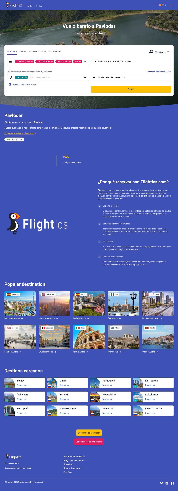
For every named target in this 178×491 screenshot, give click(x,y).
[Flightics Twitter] (161, 483)
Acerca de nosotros (72, 468)
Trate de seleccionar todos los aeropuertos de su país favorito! (29, 72)
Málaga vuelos (79, 318)
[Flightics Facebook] (172, 483)
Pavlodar (38, 122)
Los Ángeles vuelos (151, 318)
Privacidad (68, 464)
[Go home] (13, 456)
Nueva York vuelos (47, 318)
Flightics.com (11, 122)
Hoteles (30, 6)
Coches (39, 6)
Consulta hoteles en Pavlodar (18, 133)
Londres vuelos (11, 352)
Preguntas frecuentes (74, 460)
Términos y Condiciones (74, 456)
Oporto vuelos (148, 352)
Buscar (20, 385)
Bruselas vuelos (46, 352)
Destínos (68, 472)
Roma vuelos (79, 352)
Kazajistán (26, 122)
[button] (172, 5)
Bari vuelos (113, 318)
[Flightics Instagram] (167, 483)
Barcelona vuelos (12, 318)
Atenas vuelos (114, 352)
